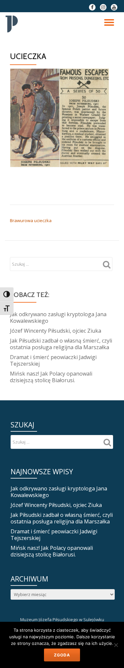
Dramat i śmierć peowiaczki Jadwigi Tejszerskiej (53, 360)
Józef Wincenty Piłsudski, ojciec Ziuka (55, 330)
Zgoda (62, 654)
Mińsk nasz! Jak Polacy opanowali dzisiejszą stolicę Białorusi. (51, 377)
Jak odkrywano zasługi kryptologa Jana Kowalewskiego (58, 317)
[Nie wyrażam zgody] (115, 645)
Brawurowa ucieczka (31, 220)
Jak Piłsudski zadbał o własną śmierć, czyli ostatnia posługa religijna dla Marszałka (61, 344)
